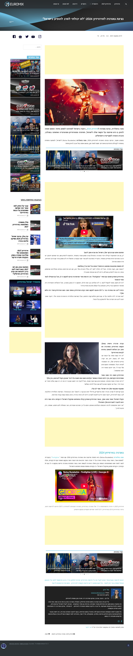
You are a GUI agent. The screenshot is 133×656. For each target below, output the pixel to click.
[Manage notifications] (128, 645)
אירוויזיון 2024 (92, 129)
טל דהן (102, 36)
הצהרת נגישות (24, 644)
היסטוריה (94, 4)
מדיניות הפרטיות (14, 644)
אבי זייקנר (88, 627)
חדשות (53, 634)
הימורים (83, 4)
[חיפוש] (126, 4)
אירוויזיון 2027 (106, 4)
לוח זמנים (66, 4)
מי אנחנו (56, 4)
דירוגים (75, 4)
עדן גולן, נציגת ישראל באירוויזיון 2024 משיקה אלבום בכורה (19, 239)
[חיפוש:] (32, 47)
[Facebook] (122, 621)
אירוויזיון (117, 4)
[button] (84, 171)
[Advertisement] (84, 59)
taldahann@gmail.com (98, 593)
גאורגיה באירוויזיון (60, 634)
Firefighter (55, 457)
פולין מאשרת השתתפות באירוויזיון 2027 (20, 224)
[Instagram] (119, 621)
